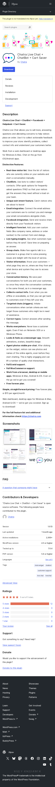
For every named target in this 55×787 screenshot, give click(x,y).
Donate (33, 714)
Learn (5, 705)
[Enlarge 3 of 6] (23, 466)
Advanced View (10, 583)
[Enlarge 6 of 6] (49, 461)
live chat (40, 576)
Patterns (33, 697)
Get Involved (35, 705)
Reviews (9, 86)
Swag (33, 719)
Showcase (34, 683)
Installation (10, 92)
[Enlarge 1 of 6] (23, 431)
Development (11, 99)
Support (9, 105)
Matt (6, 732)
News (5, 688)
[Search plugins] (29, 27)
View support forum (12, 645)
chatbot (48, 565)
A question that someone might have (20, 487)
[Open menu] (51, 4)
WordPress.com (11, 727)
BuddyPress (9, 741)
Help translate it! (46, 19)
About (5, 683)
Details (8, 79)
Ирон (11, 752)
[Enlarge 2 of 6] (23, 451)
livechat (48, 576)
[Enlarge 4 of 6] (49, 431)
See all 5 (48, 560)
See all (49, 626)
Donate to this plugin (12, 668)
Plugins (32, 692)
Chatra (24, 62)
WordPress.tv (10, 719)
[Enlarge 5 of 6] (49, 446)
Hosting (6, 692)
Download (8, 69)
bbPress (8, 736)
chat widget (39, 565)
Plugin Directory (9, 11)
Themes (32, 688)
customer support (44, 570)
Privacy (6, 697)
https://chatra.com (31, 416)
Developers (8, 714)
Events (32, 710)
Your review (8, 626)
